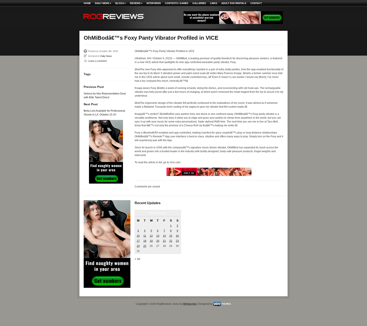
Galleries (199, 3)
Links (213, 3)
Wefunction (190, 303)
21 (164, 240)
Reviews (136, 3)
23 (177, 240)
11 (144, 235)
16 (177, 235)
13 (157, 235)
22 (170, 240)
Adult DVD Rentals (233, 3)
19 (151, 240)
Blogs (120, 3)
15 (170, 235)
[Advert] (233, 23)
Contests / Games (176, 3)
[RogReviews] (113, 22)
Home (87, 3)
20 (157, 240)
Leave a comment (97, 61)
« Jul (137, 258)
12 (151, 235)
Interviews (154, 3)
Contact (256, 3)
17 (138, 240)
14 (164, 235)
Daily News (103, 3)
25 (144, 245)
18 (144, 240)
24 (138, 245)
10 (138, 235)
